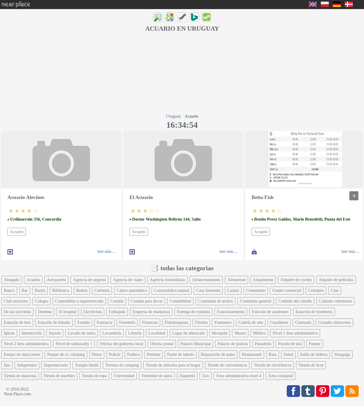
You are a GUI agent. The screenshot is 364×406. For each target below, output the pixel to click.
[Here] (182, 17)
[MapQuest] (206, 17)
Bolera (81, 290)
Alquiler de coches (296, 279)
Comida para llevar (147, 301)
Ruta (273, 354)
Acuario (16, 231)
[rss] (352, 391)
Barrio (40, 290)
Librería (134, 333)
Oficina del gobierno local (121, 343)
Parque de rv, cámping (66, 354)
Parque (315, 343)
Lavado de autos (81, 333)
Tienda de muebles (59, 375)
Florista (201, 322)
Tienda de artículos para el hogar (173, 365)
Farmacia (104, 322)
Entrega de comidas (193, 311)
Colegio (41, 301)
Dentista (45, 311)
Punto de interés (180, 354)
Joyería (55, 333)
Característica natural (171, 290)
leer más (104, 251)
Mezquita (220, 333)
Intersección (32, 333)
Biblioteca (60, 290)
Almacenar (236, 279)
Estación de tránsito (54, 322)
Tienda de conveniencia (227, 365)
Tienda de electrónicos (273, 365)
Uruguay (173, 116)
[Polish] (325, 5)
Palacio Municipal (195, 343)
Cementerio (255, 290)
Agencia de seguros (89, 279)
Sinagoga (342, 354)
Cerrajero (316, 290)
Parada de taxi (290, 343)
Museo (240, 333)
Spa (7, 365)
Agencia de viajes (128, 279)
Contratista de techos (215, 301)
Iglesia (9, 333)
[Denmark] (349, 5)
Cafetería (102, 290)
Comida (117, 301)
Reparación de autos (218, 354)
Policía (114, 354)
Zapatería (187, 375)
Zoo (205, 375)
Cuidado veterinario (335, 301)
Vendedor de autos (156, 375)
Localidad (156, 333)
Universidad (124, 375)
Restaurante (252, 354)
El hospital (67, 311)
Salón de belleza (313, 354)
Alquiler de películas (336, 279)
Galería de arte (250, 322)
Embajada (117, 311)
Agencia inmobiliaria (167, 279)
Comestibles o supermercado (79, 301)
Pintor (97, 354)
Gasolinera (279, 322)
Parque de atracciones (22, 354)
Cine (335, 290)
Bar (25, 290)
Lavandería (111, 333)
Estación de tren (17, 322)
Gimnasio (303, 322)
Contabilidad (180, 301)
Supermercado (56, 365)
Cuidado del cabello (295, 301)
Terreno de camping (122, 365)
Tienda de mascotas (20, 375)
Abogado (11, 279)
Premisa (153, 354)
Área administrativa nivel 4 (238, 375)
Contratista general (255, 301)
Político (133, 354)
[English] (313, 5)
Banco (9, 290)
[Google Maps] (170, 17)
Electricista (92, 311)
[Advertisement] (182, 72)
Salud (288, 354)
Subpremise (27, 365)
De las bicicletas (17, 311)
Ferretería (127, 322)
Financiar (150, 322)
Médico (259, 333)
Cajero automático (131, 290)
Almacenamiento (206, 279)
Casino (233, 290)
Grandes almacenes (334, 322)
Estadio (83, 322)
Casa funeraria (208, 290)
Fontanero (223, 322)
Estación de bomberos (314, 311)
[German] (337, 5)
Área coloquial (280, 375)
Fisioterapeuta (176, 322)
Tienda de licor (310, 365)
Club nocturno (16, 301)
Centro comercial (286, 290)
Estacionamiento (231, 311)
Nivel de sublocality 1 (74, 343)
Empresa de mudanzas (151, 311)
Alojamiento (263, 279)
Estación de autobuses (270, 311)
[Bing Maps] (194, 17)
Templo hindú (86, 365)
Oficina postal (161, 343)
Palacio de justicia (233, 343)
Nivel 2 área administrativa (26, 343)
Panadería (263, 343)
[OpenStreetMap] (157, 17)
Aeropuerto (56, 279)
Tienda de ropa (94, 375)
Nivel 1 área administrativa (295, 333)
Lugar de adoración (188, 333)
